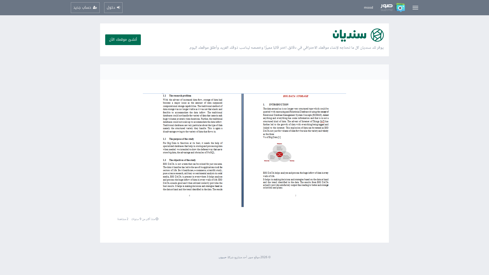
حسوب (223, 257)
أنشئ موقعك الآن (123, 39)
